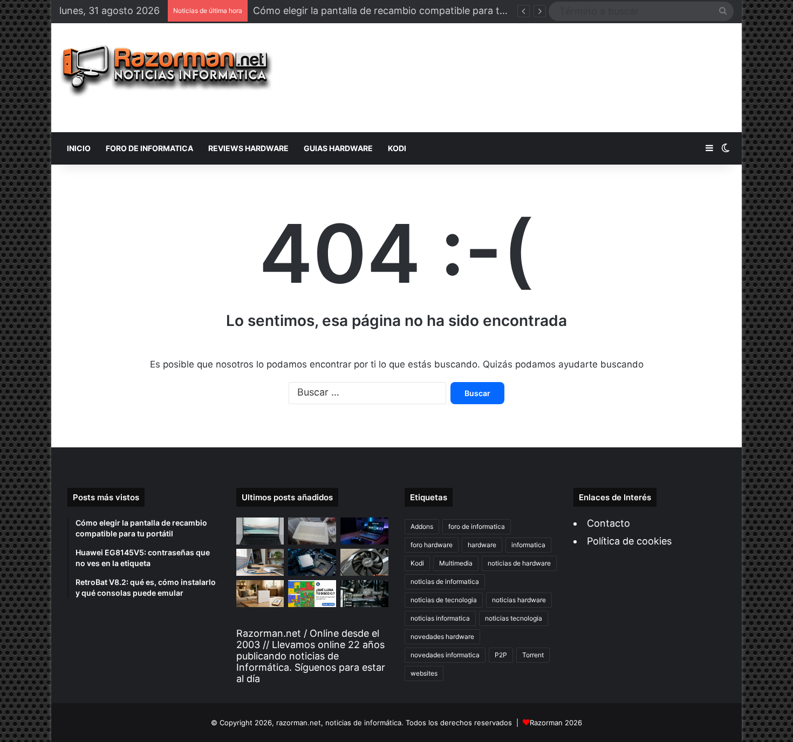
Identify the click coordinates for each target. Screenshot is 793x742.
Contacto (608, 523)
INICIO (79, 148)
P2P (501, 655)
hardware (482, 545)
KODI (397, 148)
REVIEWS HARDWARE (248, 148)
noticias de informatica (445, 581)
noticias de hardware (519, 563)
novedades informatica (445, 655)
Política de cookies (629, 541)
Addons (422, 526)
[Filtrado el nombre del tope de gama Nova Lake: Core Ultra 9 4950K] (312, 562)
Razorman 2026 (556, 722)
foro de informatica (476, 526)
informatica (528, 545)
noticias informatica (440, 618)
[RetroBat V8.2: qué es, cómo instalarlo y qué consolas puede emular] (364, 531)
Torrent (533, 655)
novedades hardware (442, 636)
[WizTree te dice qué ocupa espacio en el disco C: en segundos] (312, 593)
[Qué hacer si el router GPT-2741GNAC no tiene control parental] (260, 593)
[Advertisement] (511, 77)
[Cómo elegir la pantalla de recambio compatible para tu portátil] (260, 531)
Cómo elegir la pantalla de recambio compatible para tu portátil (397, 10)
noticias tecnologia (513, 618)
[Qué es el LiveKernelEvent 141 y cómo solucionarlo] (364, 593)
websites (424, 673)
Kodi (417, 563)
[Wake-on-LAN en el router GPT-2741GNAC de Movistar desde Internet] (260, 562)
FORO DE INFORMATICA (149, 148)
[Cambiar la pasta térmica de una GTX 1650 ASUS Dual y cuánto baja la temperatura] (364, 562)
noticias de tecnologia (444, 600)
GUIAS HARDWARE (338, 148)
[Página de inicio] (166, 71)
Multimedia (456, 563)
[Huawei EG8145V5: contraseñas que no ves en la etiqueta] (312, 531)
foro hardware (432, 545)
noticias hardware (519, 600)
